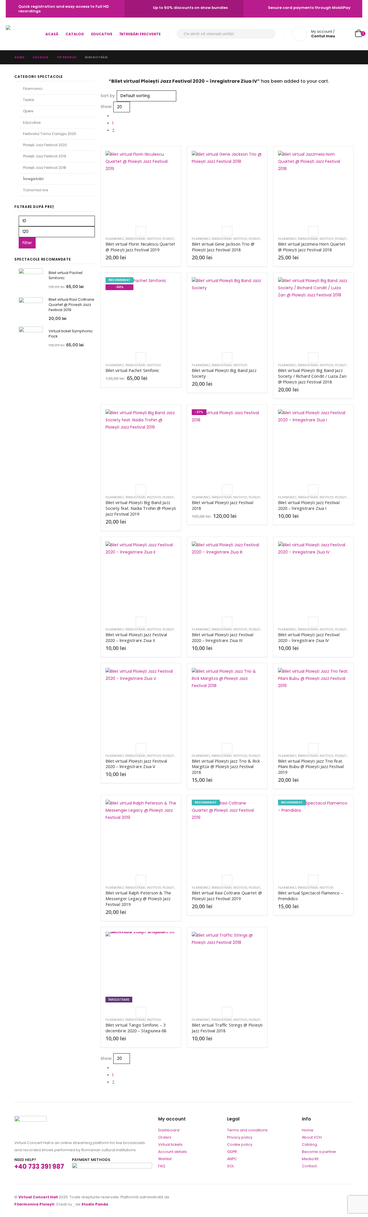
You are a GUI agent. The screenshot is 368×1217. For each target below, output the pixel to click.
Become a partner (319, 1151)
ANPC (232, 1158)
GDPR (232, 1151)
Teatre (28, 99)
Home (307, 1130)
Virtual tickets (170, 1144)
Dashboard (168, 1130)
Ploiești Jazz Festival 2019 (44, 156)
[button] (103, 142)
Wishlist (165, 1158)
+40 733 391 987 (39, 1166)
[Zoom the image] (30, 1119)
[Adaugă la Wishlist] (141, 231)
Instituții (154, 239)
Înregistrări (135, 239)
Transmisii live (35, 190)
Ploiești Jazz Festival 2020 (45, 144)
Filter (27, 243)
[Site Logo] (22, 34)
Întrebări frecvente (140, 34)
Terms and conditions (247, 1130)
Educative (101, 34)
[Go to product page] (141, 186)
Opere (28, 111)
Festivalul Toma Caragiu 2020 (49, 133)
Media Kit (310, 1158)
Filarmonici (115, 239)
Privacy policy (239, 1137)
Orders (164, 1137)
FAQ (161, 1166)
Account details (172, 1151)
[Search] (267, 34)
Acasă (51, 34)
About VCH (312, 1137)
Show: (106, 106)
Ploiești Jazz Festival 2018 (44, 167)
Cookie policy (239, 1144)
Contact (309, 1166)
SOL (230, 1166)
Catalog (75, 34)
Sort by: (108, 96)
